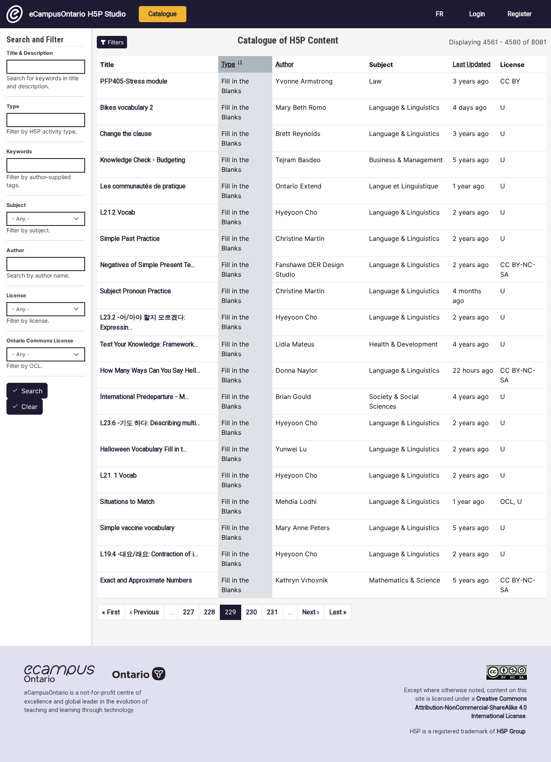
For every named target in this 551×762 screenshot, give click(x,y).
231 (272, 612)
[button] (112, 42)
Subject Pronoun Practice (135, 291)
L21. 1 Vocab (118, 475)
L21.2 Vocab (117, 212)
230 (251, 612)
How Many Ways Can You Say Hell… (150, 370)
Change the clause (126, 134)
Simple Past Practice (130, 238)
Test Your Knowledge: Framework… (149, 344)
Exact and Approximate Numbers (146, 580)
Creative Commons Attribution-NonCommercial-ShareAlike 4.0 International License (471, 707)
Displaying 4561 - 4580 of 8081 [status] (497, 42)
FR (439, 14)
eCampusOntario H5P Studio (77, 14)
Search (31, 391)
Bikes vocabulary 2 (126, 107)
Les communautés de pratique (143, 186)
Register (519, 14)
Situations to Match (127, 501)
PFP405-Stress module (133, 81)
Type (232, 64)
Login (477, 14)
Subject (16, 205)
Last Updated (471, 64)
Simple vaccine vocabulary (137, 528)
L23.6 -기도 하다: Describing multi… (150, 423)
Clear (29, 407)
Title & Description (29, 53)
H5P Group (511, 731)
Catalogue (162, 14)
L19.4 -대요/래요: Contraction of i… (149, 554)
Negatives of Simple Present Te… (147, 265)
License (16, 295)
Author (285, 64)
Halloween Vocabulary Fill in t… (143, 449)
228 (209, 612)
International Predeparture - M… (144, 397)
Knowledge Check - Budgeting (142, 160)
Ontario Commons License (39, 341)
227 (188, 612)
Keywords (19, 151)
